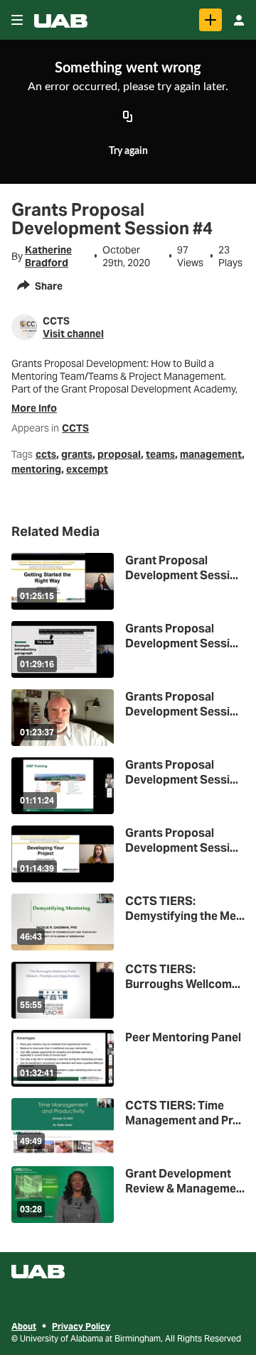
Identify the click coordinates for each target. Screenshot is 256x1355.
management (211, 454)
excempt (87, 469)
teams (160, 454)
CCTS (75, 428)
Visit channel (73, 333)
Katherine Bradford (48, 256)
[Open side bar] (17, 20)
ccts (46, 454)
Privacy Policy (81, 1326)
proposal (119, 454)
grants (76, 454)
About (23, 1326)
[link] (210, 20)
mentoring (36, 469)
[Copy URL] (128, 117)
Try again (128, 151)
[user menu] (239, 20)
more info (34, 408)
